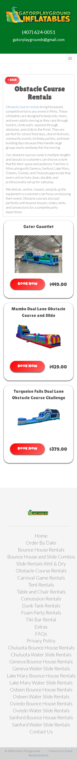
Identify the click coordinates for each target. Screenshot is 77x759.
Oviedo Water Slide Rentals (41, 710)
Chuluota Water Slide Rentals (41, 654)
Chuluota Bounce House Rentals (41, 648)
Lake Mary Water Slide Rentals (41, 683)
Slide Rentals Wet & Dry (41, 564)
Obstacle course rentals (23, 107)
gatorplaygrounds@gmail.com (38, 39)
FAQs (41, 634)
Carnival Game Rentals (41, 578)
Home (41, 536)
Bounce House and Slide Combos (41, 557)
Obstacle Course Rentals (41, 571)
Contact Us (41, 731)
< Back (12, 80)
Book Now (27, 284)
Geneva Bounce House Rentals (41, 661)
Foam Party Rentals (41, 612)
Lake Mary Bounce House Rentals (41, 676)
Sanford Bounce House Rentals (41, 717)
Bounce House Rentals (41, 550)
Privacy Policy (41, 641)
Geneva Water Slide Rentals (41, 668)
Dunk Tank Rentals (41, 606)
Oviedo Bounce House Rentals (41, 703)
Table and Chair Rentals (41, 592)
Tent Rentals (41, 585)
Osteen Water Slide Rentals (41, 696)
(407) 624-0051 (38, 32)
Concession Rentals (41, 599)
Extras (41, 627)
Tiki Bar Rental (41, 619)
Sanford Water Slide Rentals (41, 725)
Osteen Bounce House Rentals (41, 690)
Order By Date (41, 543)
